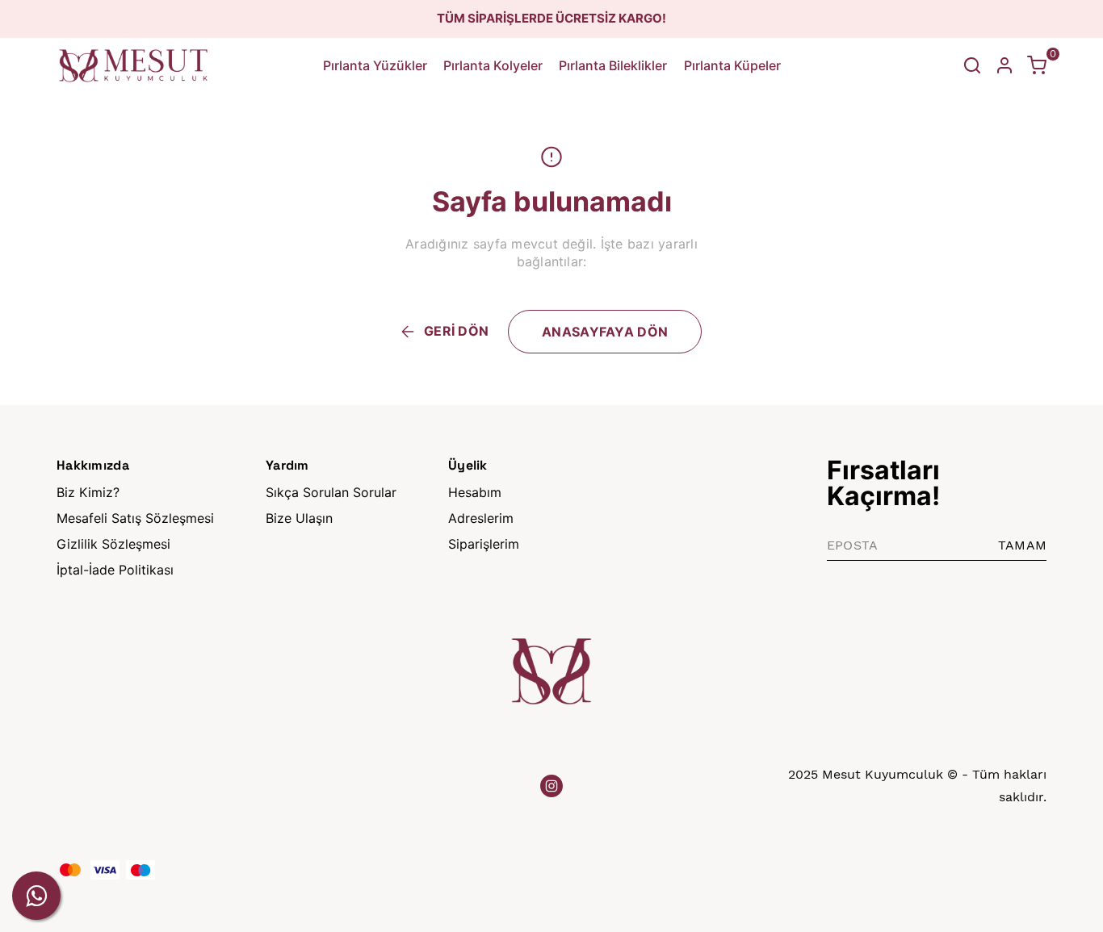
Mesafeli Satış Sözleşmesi (135, 518)
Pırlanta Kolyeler (493, 65)
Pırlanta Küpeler (732, 65)
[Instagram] (551, 786)
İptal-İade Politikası (115, 570)
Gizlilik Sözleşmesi (113, 544)
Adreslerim (481, 518)
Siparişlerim (483, 544)
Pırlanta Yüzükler (375, 65)
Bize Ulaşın (299, 518)
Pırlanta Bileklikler (613, 65)
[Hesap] (1004, 65)
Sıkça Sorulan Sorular (331, 492)
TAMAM (1022, 545)
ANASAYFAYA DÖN (605, 332)
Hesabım (474, 492)
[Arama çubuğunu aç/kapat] (972, 65)
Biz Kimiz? (88, 492)
